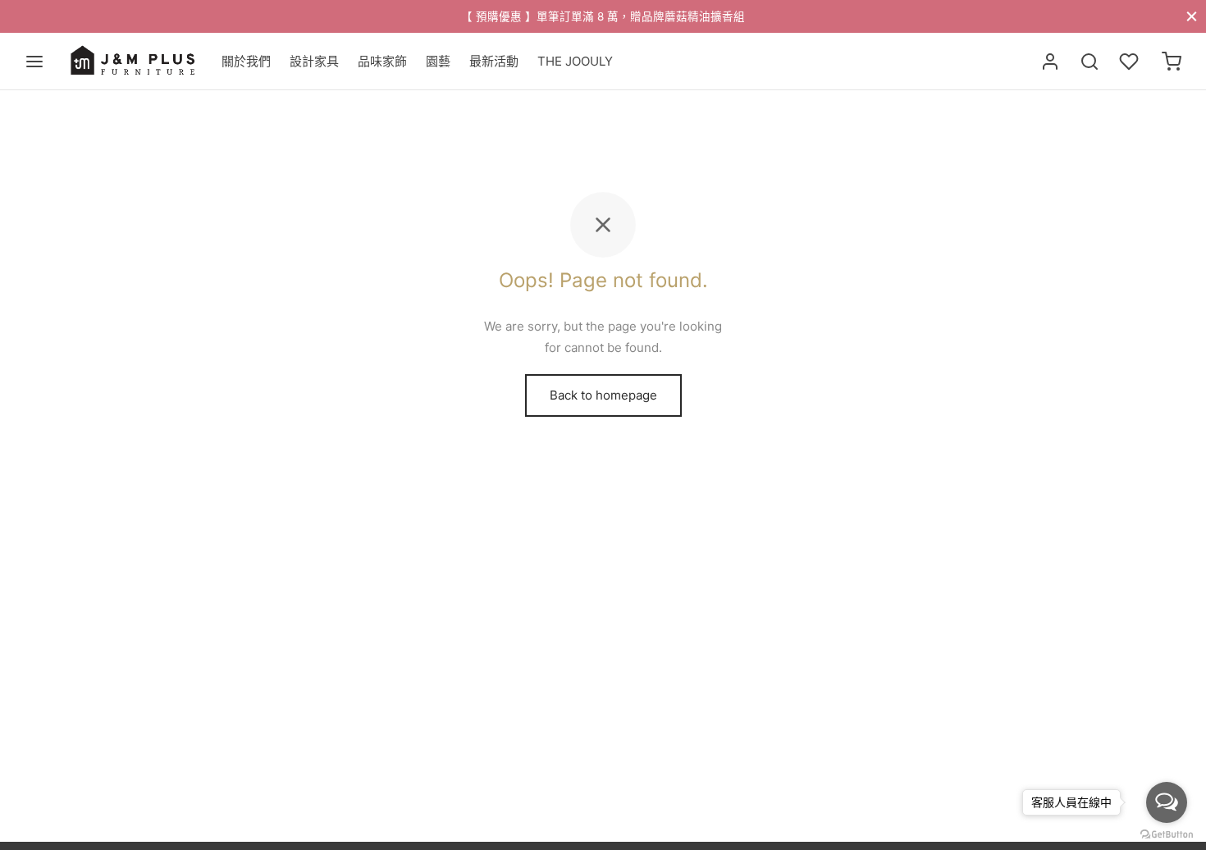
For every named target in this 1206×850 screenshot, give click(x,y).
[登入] (1050, 61)
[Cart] (1171, 61)
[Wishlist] (1130, 61)
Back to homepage (603, 395)
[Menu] (34, 61)
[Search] (1089, 61)
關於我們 (246, 61)
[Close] (1191, 16)
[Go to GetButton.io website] (1166, 834)
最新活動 (493, 61)
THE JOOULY (575, 61)
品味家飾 (382, 61)
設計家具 (314, 61)
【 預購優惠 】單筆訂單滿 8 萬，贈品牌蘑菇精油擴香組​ (603, 16)
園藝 (438, 61)
